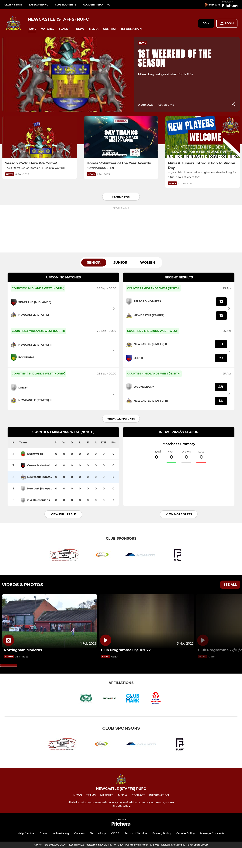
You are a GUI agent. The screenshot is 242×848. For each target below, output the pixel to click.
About (44, 833)
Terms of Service (136, 833)
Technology (98, 833)
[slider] (8, 665)
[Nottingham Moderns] (49, 621)
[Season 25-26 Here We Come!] (39, 137)
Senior (94, 262)
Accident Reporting (96, 4)
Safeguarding (38, 4)
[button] (31, 29)
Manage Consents (212, 833)
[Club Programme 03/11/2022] (146, 621)
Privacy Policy (161, 833)
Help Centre (26, 833)
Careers (79, 833)
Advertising (61, 833)
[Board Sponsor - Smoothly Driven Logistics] (64, 555)
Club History (13, 4)
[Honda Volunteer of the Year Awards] (121, 137)
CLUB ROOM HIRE (65, 4)
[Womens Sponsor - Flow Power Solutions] (178, 555)
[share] (233, 104)
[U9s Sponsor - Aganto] (140, 555)
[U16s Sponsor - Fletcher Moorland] (102, 555)
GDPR (115, 833)
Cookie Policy (185, 833)
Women (147, 262)
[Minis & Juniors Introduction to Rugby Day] (202, 137)
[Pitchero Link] (229, 6)
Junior (120, 262)
